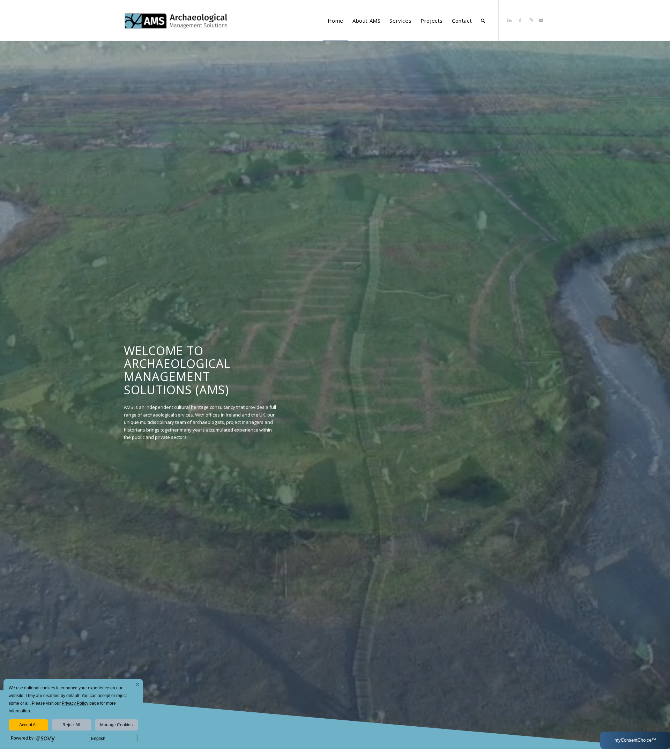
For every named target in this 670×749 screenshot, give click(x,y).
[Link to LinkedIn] (509, 20)
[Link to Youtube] (541, 20)
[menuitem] (335, 20)
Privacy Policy (75, 703)
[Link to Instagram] (530, 20)
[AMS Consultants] (176, 33)
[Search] (483, 20)
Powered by (22, 738)
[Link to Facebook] (520, 20)
